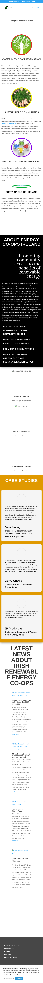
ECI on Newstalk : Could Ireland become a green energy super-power (21, 755)
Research (26, 762)
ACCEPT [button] (19, 978)
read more (15, 734)
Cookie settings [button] (8, 978)
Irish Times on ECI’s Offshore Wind (19, 810)
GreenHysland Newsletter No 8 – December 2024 (21, 701)
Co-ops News (26, 759)
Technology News (17, 764)
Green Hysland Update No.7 (20, 859)
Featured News (17, 762)
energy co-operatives (9, 123)
